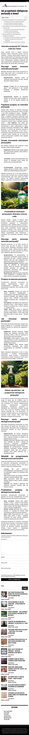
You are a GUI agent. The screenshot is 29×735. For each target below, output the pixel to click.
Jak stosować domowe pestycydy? (12, 32)
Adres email (4, 562)
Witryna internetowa (6, 568)
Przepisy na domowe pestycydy (11, 31)
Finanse (5, 713)
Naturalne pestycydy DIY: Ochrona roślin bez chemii (14, 20)
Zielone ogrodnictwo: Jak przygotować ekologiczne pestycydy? (12, 35)
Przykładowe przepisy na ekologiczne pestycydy (15, 42)
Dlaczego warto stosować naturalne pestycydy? (14, 21)
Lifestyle (6, 716)
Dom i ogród (6, 711)
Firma (5, 714)
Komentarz (4, 539)
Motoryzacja (6, 718)
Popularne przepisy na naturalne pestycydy (13, 23)
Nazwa (3, 557)
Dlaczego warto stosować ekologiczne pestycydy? (15, 37)
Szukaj (2, 586)
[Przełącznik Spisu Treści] (24, 18)
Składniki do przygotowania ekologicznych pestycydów (14, 40)
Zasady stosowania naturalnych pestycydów (14, 24)
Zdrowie (5, 719)
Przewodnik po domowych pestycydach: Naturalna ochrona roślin (14, 27)
